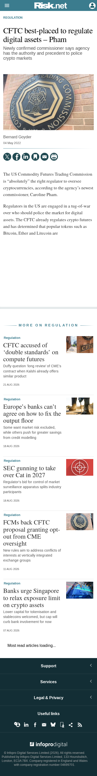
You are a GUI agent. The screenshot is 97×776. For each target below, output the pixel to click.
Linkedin (26, 725)
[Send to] (44, 157)
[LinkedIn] (26, 157)
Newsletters (44, 725)
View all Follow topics (17, 725)
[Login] (91, 5)
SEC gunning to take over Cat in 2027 (29, 471)
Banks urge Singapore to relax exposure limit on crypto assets (31, 597)
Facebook (35, 725)
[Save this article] (35, 157)
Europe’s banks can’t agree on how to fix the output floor (32, 413)
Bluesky (53, 725)
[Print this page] (54, 157)
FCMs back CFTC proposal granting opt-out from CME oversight (31, 532)
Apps (62, 725)
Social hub (71, 725)
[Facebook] (16, 157)
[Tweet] (7, 157)
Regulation (13, 18)
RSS (80, 725)
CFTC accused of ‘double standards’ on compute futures (30, 351)
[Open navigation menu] (4, 5)
